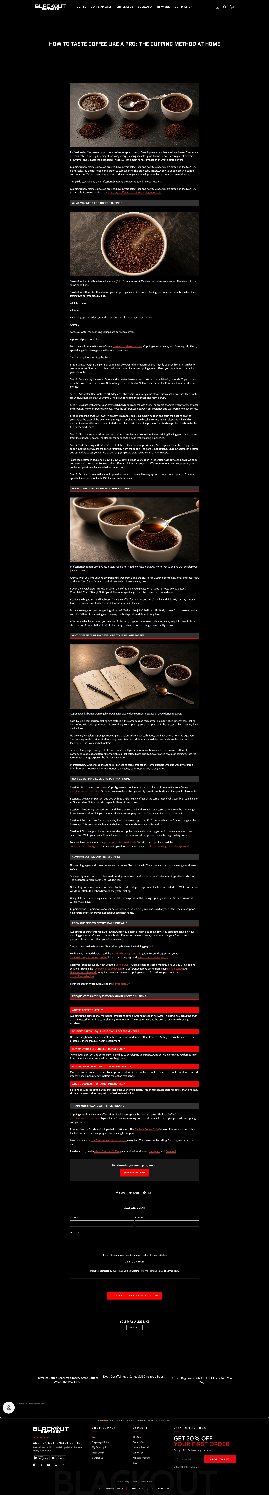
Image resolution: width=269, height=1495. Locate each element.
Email (139, 1217)
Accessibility (146, 1481)
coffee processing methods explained (168, 846)
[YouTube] (48, 1465)
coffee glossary (121, 983)
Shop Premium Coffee (134, 1172)
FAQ (94, 1437)
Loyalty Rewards (141, 1447)
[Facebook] (41, 1465)
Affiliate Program (141, 1457)
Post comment (134, 1262)
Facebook (171, 1151)
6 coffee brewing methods (126, 953)
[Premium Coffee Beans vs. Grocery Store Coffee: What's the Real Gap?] (67, 1355)
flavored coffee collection (108, 968)
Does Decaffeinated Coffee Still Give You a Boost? (134, 1376)
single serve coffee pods (83, 972)
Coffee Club (122, 964)
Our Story (138, 1437)
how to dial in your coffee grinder (88, 957)
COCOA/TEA (145, 7)
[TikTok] (62, 1465)
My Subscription (100, 1447)
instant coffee (175, 968)
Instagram (154, 1151)
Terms (135, 1481)
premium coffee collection (127, 346)
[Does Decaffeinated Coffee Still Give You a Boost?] (134, 1354)
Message (77, 1232)
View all (134, 1327)
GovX (135, 1463)
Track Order (98, 1452)
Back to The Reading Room (136, 1295)
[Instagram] (34, 1465)
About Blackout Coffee (107, 1151)
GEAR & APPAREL (101, 7)
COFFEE (81, 7)
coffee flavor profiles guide (84, 846)
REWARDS (163, 7)
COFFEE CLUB (124, 7)
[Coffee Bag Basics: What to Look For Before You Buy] (202, 1355)
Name (74, 1217)
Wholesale (138, 1452)
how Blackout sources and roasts (109, 1140)
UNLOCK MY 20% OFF (219, 1459)
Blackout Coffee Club (146, 1129)
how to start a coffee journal (152, 957)
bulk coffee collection (82, 976)
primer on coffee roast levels (120, 842)
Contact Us (97, 1457)
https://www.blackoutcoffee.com (31, 1403)
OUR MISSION (183, 7)
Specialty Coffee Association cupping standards (134, 192)
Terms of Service (165, 1270)
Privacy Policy (146, 1270)
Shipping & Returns (101, 1442)
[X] (55, 1465)
